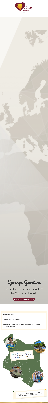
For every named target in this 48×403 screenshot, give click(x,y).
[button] (24, 13)
